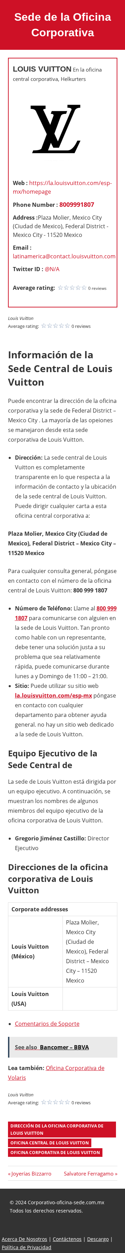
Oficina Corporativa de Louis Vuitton (55, 1152)
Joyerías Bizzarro (31, 1173)
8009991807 (76, 204)
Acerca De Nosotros (24, 1239)
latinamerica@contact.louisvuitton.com (64, 256)
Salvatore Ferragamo (89, 1173)
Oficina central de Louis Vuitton (49, 1143)
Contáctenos (67, 1239)
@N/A (52, 269)
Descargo (98, 1239)
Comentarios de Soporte (47, 1024)
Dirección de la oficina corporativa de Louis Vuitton (56, 1129)
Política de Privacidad (26, 1247)
